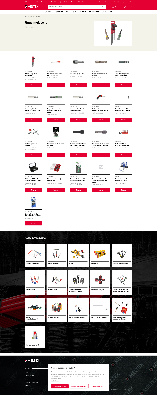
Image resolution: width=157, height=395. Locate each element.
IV (25, 379)
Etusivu (27, 16)
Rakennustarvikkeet (31, 382)
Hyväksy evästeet (60, 386)
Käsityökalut (38, 16)
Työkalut (32, 16)
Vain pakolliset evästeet (78, 386)
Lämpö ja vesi (29, 375)
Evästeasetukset (97, 386)
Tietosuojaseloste (116, 389)
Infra (26, 372)
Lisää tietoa (55, 381)
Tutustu (33, 85)
